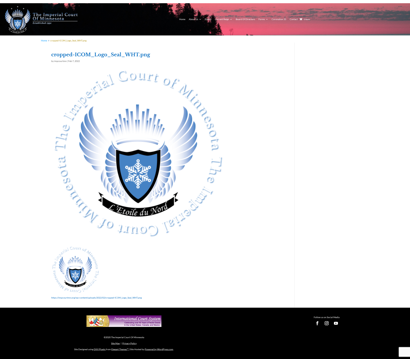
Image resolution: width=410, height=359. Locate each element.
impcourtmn (60, 61)
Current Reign (222, 19)
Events (208, 19)
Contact (294, 19)
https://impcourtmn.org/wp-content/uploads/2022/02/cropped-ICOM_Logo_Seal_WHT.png (96, 297)
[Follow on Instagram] (327, 323)
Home (182, 19)
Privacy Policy (129, 343)
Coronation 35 (279, 19)
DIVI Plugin (100, 349)
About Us (193, 19)
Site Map (115, 343)
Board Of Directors (245, 19)
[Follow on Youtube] (336, 323)
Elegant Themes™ (120, 349)
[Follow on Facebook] (317, 323)
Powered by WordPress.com (159, 349)
